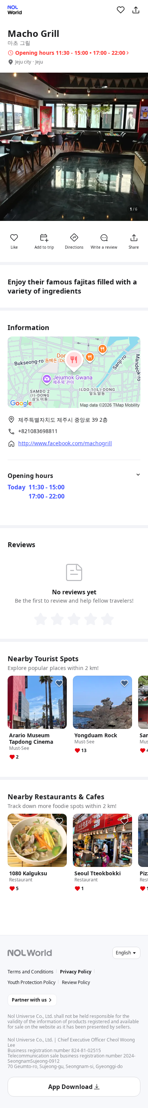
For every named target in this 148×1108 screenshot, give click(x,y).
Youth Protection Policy (31, 982)
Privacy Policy (75, 971)
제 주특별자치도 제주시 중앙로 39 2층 (63, 419)
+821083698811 (38, 431)
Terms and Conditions (31, 971)
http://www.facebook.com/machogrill (65, 443)
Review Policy (76, 982)
